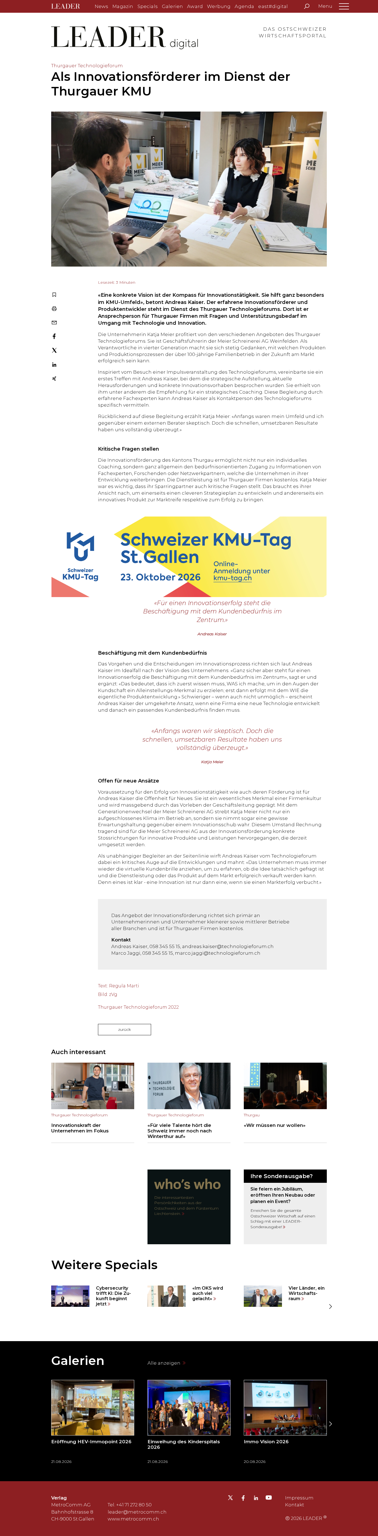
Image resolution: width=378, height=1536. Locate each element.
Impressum (299, 1498)
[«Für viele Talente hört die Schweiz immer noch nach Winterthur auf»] (189, 1103)
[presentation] (48, 1306)
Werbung (219, 6)
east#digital (273, 6)
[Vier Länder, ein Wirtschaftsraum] (285, 1296)
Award (195, 6)
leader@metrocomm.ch (137, 1512)
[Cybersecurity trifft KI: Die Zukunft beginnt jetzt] (92, 1296)
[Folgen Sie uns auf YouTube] (269, 1499)
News (101, 6)
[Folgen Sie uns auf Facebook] (243, 1498)
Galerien (172, 6)
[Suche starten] (307, 6)
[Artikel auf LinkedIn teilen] (54, 365)
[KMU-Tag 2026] (189, 551)
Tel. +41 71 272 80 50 (130, 1504)
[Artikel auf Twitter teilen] (54, 351)
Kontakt (294, 1504)
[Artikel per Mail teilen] (54, 323)
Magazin (122, 6)
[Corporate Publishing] (285, 1207)
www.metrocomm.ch (133, 1519)
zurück (124, 1029)
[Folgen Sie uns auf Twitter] (230, 1499)
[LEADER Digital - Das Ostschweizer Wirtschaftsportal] (69, 6)
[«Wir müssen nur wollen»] (285, 1103)
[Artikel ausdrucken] (54, 309)
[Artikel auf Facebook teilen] (54, 336)
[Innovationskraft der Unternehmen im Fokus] (92, 1103)
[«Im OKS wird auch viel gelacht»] (189, 1296)
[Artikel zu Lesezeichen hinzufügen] (54, 295)
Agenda (244, 6)
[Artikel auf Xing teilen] (54, 379)
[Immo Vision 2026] (285, 1424)
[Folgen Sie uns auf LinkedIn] (256, 1498)
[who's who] (189, 1207)
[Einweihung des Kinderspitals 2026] (189, 1424)
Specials (148, 6)
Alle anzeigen (164, 1363)
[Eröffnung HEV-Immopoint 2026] (92, 1424)
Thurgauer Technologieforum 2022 (138, 1007)
